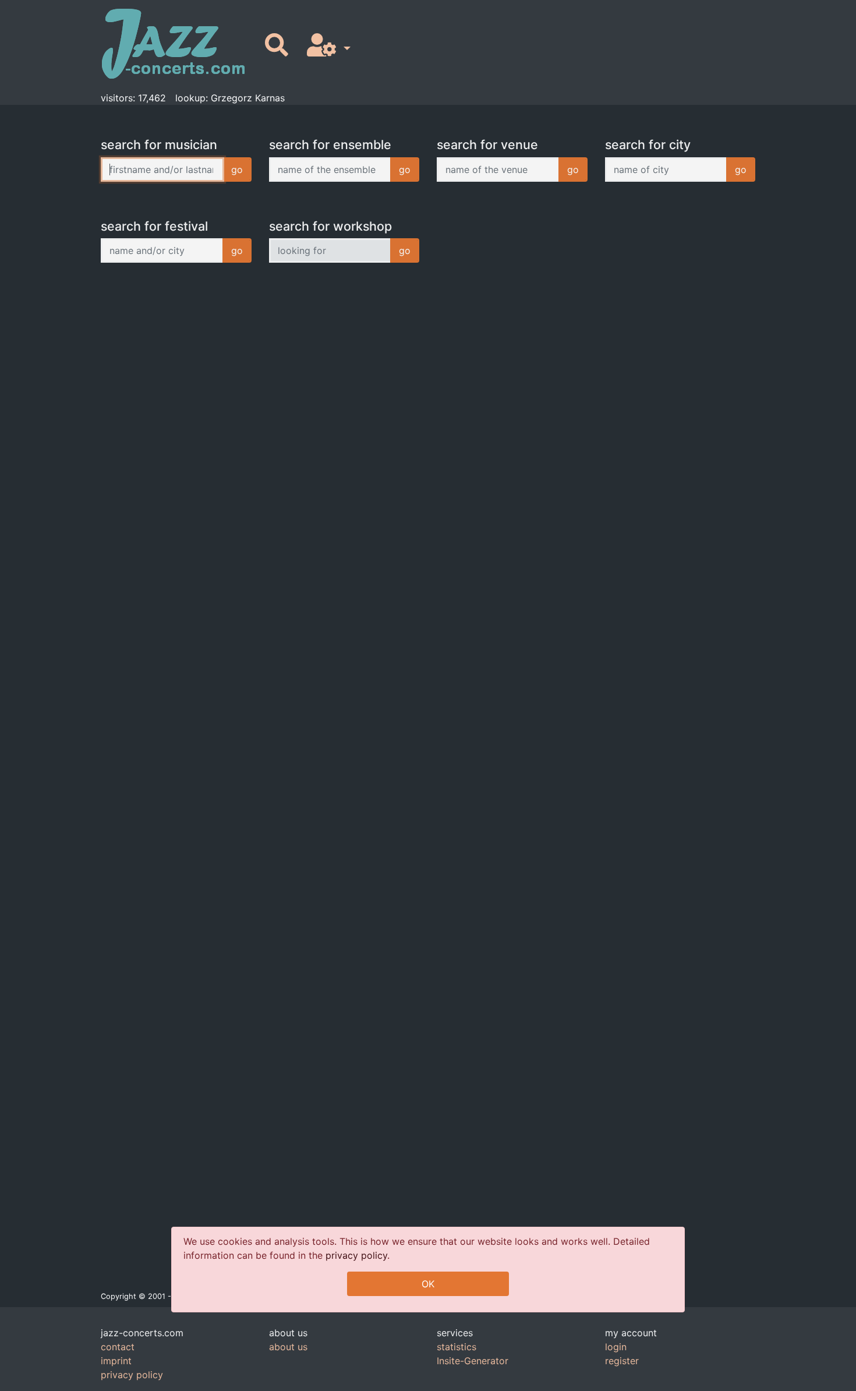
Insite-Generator (472, 1361)
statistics (456, 1347)
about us (288, 1347)
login (616, 1347)
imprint (116, 1361)
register (622, 1361)
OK (428, 1284)
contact (118, 1347)
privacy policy (356, 1255)
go (237, 169)
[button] (326, 46)
